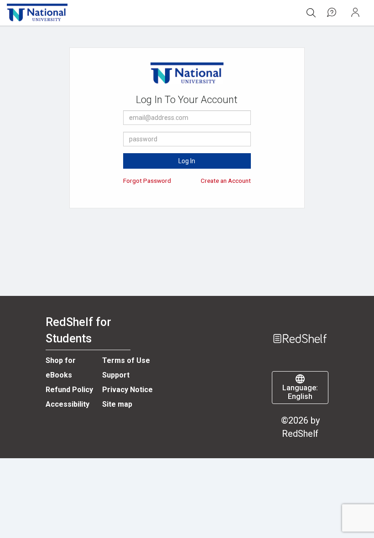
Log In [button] (186, 161)
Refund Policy (69, 389)
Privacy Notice (127, 389)
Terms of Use (126, 360)
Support (116, 375)
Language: (300, 392)
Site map (117, 404)
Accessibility (67, 404)
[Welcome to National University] (37, 13)
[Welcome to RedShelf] (300, 324)
